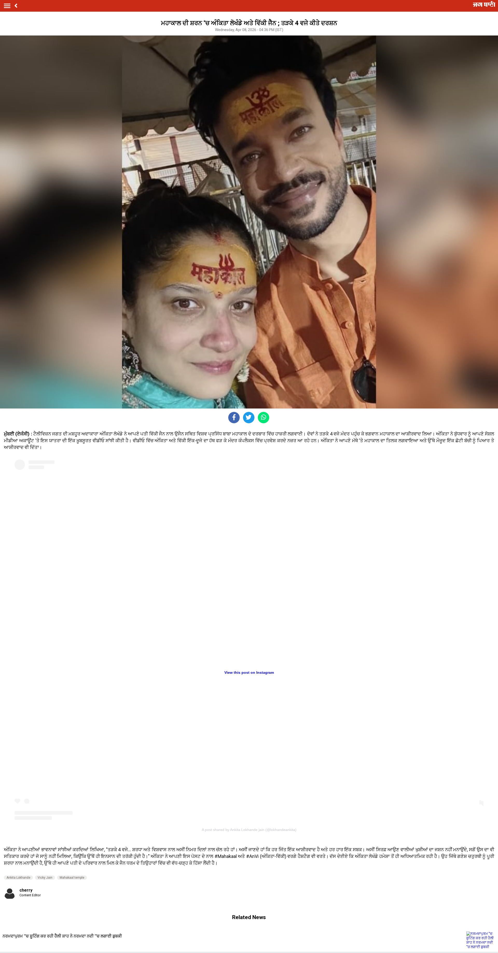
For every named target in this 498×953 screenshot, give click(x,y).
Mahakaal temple (72, 877)
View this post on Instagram (249, 672)
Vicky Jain (45, 877)
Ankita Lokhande (18, 877)
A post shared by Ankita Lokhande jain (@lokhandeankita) (249, 830)
